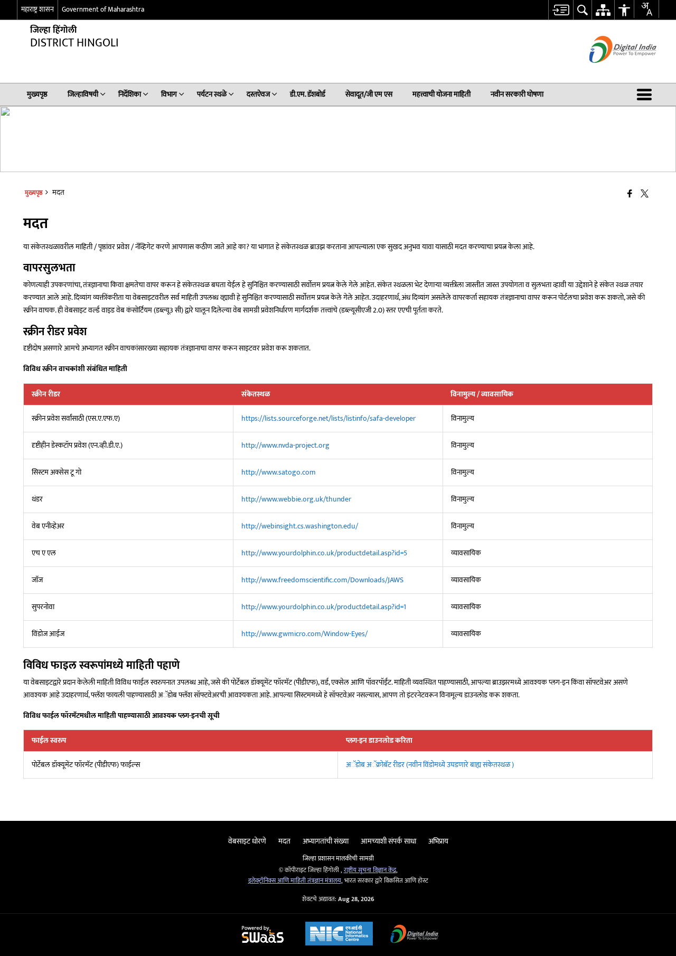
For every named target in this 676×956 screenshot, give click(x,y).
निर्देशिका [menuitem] (129, 94)
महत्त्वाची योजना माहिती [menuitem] (441, 94)
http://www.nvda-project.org (285, 445)
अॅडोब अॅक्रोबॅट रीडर (430, 765)
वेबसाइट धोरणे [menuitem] (247, 841)
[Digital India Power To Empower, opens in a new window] (414, 935)
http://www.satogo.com (278, 472)
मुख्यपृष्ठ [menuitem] (37, 94)
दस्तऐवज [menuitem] (258, 94)
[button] (646, 94)
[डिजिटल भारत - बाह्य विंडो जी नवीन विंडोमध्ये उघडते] (609, 72)
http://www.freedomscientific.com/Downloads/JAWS (322, 580)
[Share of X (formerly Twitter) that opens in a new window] (644, 195)
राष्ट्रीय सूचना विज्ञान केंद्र (370, 870)
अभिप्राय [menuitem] (438, 841)
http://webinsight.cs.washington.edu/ (299, 526)
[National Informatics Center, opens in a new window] (339, 935)
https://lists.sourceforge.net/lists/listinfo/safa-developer (328, 418)
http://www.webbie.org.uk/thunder (296, 499)
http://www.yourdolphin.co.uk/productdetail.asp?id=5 (324, 553)
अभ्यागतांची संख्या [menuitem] (326, 841)
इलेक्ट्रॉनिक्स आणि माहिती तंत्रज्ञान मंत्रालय (294, 881)
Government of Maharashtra (103, 9)
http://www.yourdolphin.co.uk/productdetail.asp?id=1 (323, 607)
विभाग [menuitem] (169, 94)
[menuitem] (560, 10)
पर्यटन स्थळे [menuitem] (212, 94)
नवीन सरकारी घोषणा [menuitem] (517, 94)
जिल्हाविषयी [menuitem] (83, 94)
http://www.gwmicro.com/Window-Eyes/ (304, 634)
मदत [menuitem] (284, 841)
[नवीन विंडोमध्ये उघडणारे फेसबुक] (629, 195)
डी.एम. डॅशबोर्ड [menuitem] (307, 94)
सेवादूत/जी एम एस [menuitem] (368, 94)
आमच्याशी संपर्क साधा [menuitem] (388, 841)
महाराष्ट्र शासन (37, 9)
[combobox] (646, 9)
